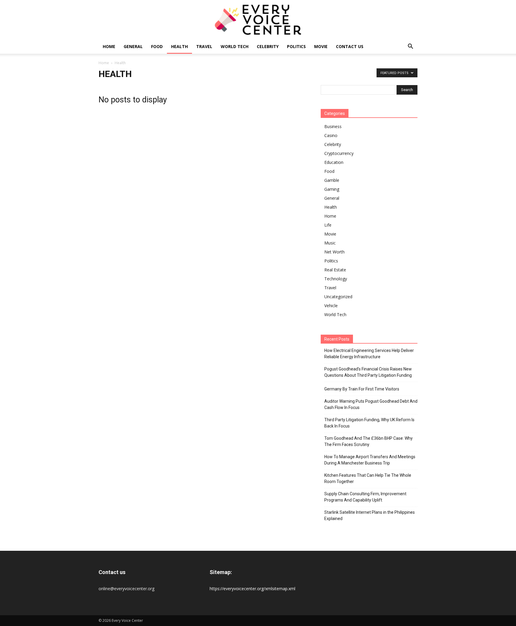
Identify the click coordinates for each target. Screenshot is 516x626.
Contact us (349, 46)
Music (330, 243)
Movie (321, 46)
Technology (335, 279)
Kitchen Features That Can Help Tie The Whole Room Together (367, 478)
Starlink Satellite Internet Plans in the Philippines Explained (369, 515)
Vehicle (331, 305)
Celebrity (268, 46)
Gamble (331, 180)
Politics (296, 46)
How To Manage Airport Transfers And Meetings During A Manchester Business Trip (369, 459)
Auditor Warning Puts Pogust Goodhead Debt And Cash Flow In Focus (370, 404)
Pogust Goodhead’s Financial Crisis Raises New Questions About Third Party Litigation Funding (368, 372)
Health (179, 46)
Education (333, 162)
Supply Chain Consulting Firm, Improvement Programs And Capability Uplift (365, 496)
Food (157, 46)
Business (333, 126)
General (133, 46)
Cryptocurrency (339, 153)
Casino (330, 135)
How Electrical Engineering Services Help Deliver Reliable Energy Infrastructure (369, 353)
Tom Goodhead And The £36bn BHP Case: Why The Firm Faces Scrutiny (368, 441)
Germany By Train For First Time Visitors (361, 389)
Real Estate (335, 270)
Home (109, 46)
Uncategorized (338, 296)
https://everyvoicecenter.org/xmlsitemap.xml (252, 588)
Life (327, 225)
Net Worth (334, 252)
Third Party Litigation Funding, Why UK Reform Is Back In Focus (369, 422)
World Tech (234, 46)
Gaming (331, 189)
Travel (204, 46)
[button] (410, 47)
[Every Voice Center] (258, 19)
